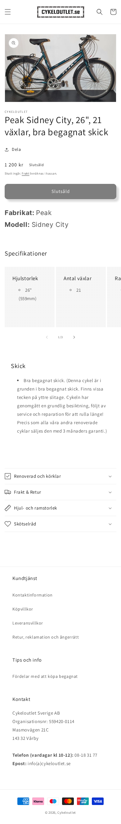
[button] (8, 12)
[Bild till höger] (74, 337)
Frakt (25, 173)
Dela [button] (16, 149)
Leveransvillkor (27, 623)
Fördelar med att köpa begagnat (45, 676)
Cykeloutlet (66, 812)
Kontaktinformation (32, 595)
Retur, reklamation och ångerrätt (45, 637)
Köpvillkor (22, 609)
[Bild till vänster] (47, 337)
